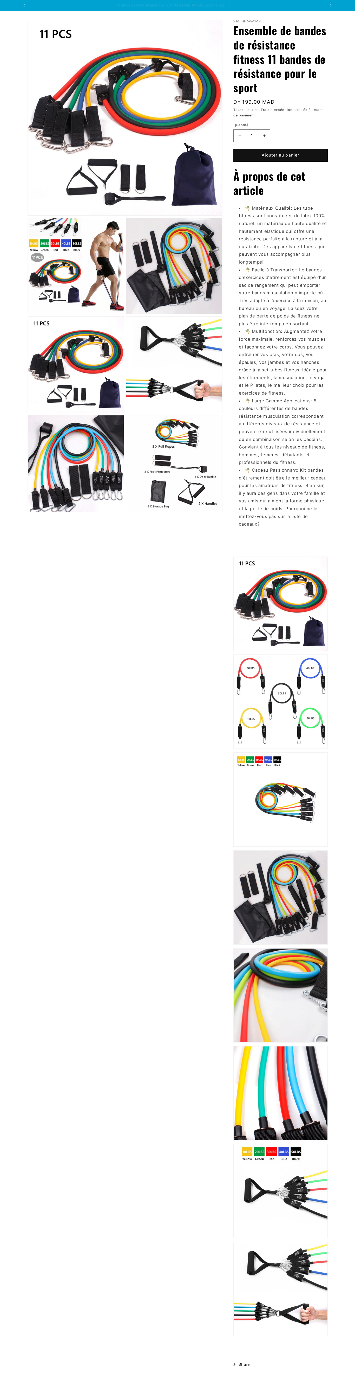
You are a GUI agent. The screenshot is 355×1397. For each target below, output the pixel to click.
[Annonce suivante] (331, 5)
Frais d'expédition (276, 110)
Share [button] (244, 1364)
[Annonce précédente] (24, 5)
